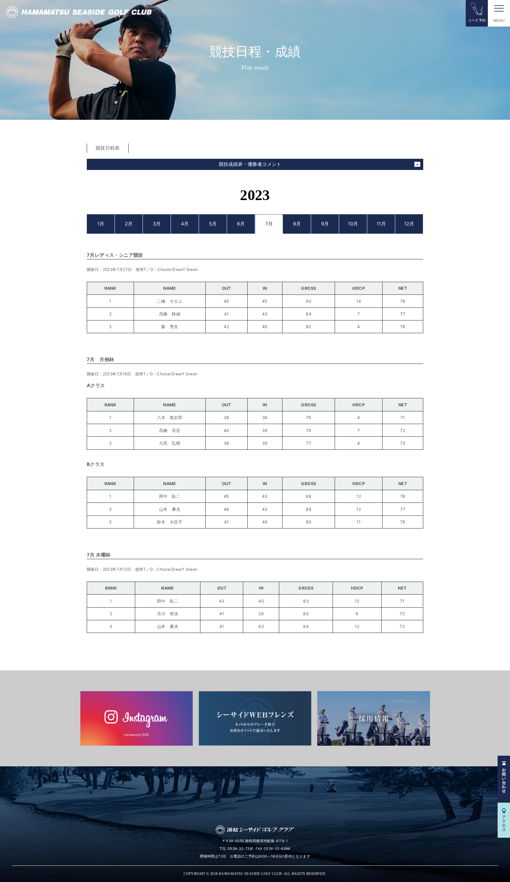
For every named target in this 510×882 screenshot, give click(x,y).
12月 (409, 224)
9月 (325, 224)
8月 (297, 224)
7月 (269, 224)
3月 (157, 224)
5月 (213, 224)
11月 (381, 224)
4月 (185, 224)
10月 (353, 224)
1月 (100, 224)
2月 (129, 224)
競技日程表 (108, 148)
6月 (241, 224)
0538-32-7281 (241, 848)
